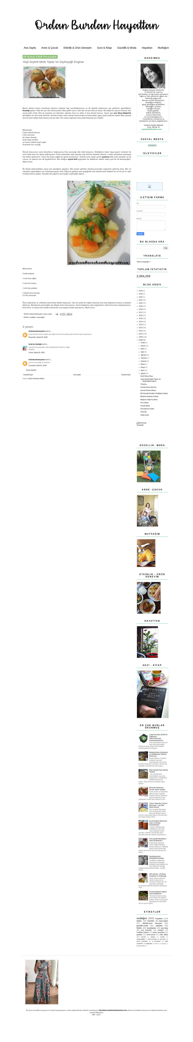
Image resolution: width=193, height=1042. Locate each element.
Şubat (143, 373)
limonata (143, 412)
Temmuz (144, 358)
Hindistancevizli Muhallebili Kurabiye (156, 857)
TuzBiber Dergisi (143, 932)
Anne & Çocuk (49, 47)
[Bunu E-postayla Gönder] (61, 314)
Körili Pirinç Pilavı (146, 376)
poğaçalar (149, 943)
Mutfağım (163, 47)
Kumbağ (26, 111)
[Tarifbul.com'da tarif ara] (150, 190)
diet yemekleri (152, 939)
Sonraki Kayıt (28, 375)
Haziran (144, 361)
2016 (141, 315)
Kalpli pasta (144, 415)
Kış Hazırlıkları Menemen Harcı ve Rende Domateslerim (158, 823)
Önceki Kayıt (125, 375)
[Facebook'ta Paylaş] (68, 314)
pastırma (105, 157)
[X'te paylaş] (66, 314)
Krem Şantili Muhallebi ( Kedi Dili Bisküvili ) (157, 840)
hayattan (159, 918)
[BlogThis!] (63, 314)
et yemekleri (156, 941)
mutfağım (33, 317)
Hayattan (147, 47)
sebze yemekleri (159, 932)
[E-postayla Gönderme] (56, 314)
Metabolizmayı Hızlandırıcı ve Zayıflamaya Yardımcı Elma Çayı (158, 754)
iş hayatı (163, 943)
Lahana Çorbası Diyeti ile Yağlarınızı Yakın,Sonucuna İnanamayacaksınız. (158, 737)
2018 (141, 309)
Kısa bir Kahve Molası (148, 390)
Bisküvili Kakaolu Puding (149, 396)
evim (156, 943)
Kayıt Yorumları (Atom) (36, 378)
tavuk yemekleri (142, 941)
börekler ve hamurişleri (158, 921)
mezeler (143, 937)
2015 (141, 318)
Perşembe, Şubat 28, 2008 (38, 337)
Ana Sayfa (30, 47)
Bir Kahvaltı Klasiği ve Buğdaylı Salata (154, 393)
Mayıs (143, 364)
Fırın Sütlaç (144, 403)
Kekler (139, 928)
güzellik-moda (142, 926)
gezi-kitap (164, 928)
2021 (141, 300)
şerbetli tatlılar (141, 946)
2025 (141, 291)
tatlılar (139, 921)
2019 (141, 306)
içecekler (163, 939)
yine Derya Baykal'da (122, 113)
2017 (141, 312)
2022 (141, 297)
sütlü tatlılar (164, 935)
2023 (141, 294)
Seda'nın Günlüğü (34, 344)
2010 (141, 334)
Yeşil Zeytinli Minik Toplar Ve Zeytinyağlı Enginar (150, 380)
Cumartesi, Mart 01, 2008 (37, 365)
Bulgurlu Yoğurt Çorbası (149, 400)
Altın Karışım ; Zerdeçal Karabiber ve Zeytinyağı (157, 875)
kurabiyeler (151, 928)
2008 (141, 340)
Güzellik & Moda (126, 47)
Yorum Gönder (31, 370)
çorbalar (161, 930)
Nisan (143, 367)
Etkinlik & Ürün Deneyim (78, 47)
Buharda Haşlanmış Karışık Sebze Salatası (157, 788)
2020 (141, 303)
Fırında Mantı (145, 406)
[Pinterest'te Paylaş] (71, 314)
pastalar (139, 935)
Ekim (143, 349)
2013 (141, 325)
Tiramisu (143, 384)
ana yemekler (146, 930)
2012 (141, 328)
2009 (141, 337)
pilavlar (153, 937)
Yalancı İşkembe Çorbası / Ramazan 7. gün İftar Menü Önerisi (158, 805)
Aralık (143, 343)
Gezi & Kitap (104, 47)
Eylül (143, 352)
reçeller (162, 937)
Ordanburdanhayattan (36, 331)
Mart (142, 370)
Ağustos (144, 355)
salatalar (159, 926)
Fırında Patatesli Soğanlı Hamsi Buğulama (158, 893)
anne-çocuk (151, 935)
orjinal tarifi (73, 159)
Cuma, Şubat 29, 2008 (36, 352)
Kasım (143, 346)
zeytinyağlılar (40, 317)
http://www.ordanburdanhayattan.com (113, 1010)
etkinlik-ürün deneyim (152, 923)
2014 (141, 322)
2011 (141, 331)
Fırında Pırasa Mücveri (148, 387)
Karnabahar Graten (147, 409)
